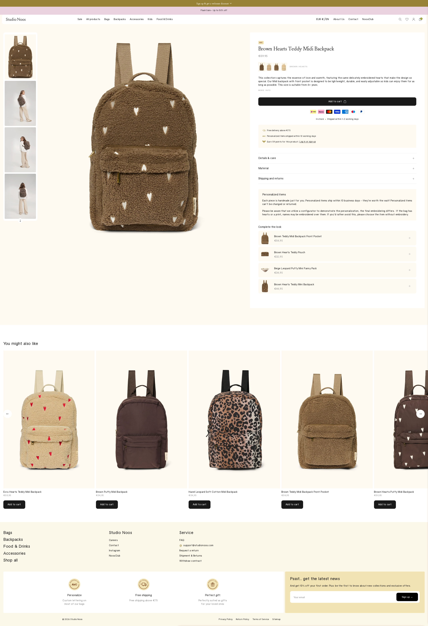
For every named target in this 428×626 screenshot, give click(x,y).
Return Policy (242, 619)
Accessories (137, 19)
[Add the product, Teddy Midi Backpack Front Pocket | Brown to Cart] (409, 238)
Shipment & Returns (190, 556)
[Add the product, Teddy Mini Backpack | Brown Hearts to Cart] (409, 286)
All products (93, 19)
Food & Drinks (165, 19)
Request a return (189, 551)
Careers (113, 540)
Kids (150, 19)
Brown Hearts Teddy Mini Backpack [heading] (294, 284)
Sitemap (276, 619)
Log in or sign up (307, 142)
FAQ (181, 540)
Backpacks (120, 19)
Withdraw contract (190, 561)
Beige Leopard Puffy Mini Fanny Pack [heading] (295, 268)
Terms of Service (260, 619)
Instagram (114, 551)
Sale (80, 19)
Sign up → (407, 597)
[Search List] (400, 19)
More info (264, 90)
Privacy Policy (226, 619)
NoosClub (367, 19)
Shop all (10, 561)
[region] (337, 263)
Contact (353, 19)
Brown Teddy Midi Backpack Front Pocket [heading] (298, 236)
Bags (107, 19)
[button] (214, 3)
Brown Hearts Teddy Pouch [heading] (289, 252)
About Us (338, 19)
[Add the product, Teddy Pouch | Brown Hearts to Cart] (409, 254)
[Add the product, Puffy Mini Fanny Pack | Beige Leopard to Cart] (409, 270)
